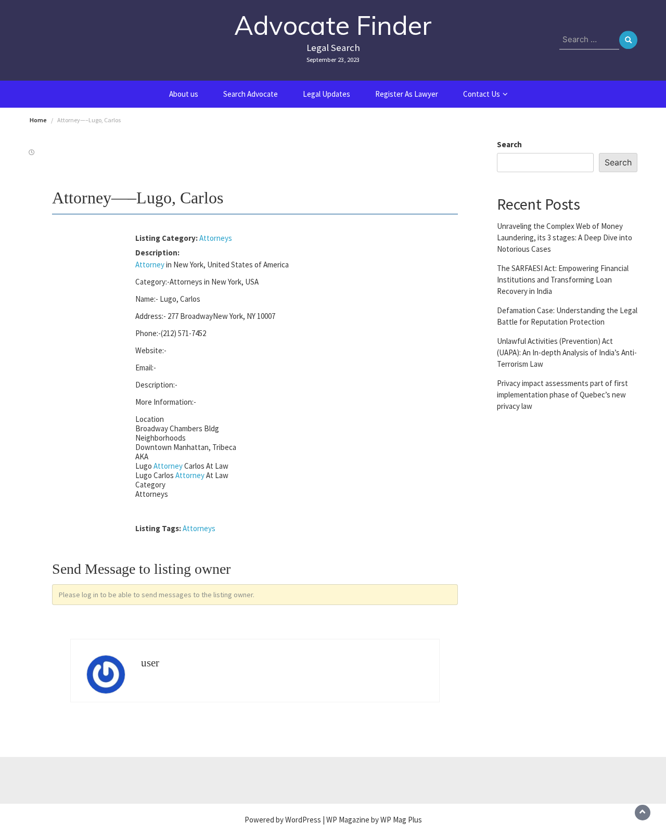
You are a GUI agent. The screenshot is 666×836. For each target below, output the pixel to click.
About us (183, 94)
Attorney (149, 264)
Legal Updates (326, 94)
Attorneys (215, 238)
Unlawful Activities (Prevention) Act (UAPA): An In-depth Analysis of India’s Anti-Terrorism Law (567, 352)
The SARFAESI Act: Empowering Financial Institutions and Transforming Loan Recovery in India (563, 279)
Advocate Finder (333, 25)
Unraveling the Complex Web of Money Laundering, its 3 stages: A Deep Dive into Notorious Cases (564, 237)
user (150, 663)
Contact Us (481, 94)
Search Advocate (250, 94)
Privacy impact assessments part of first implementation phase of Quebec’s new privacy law (562, 394)
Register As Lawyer (406, 94)
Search (509, 144)
